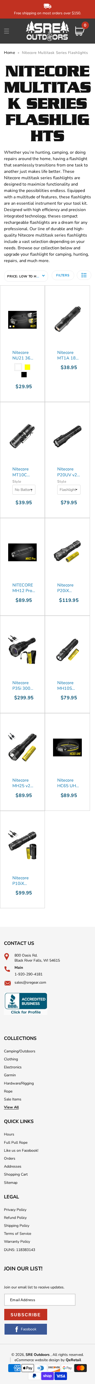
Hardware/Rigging (19, 1083)
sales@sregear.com (30, 982)
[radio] (18, 367)
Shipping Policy (16, 1225)
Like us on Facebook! (21, 1150)
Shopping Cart (16, 1174)
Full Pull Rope (15, 1142)
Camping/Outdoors (19, 1051)
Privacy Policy (15, 1209)
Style (16, 481)
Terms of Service (17, 1233)
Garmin (10, 1075)
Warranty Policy (17, 1241)
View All (11, 1107)
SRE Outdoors (38, 1354)
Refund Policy (15, 1217)
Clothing (11, 1059)
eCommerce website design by (40, 1359)
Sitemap (10, 1182)
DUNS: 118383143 (19, 1249)
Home (9, 52)
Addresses (12, 1166)
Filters (62, 275)
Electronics (13, 1067)
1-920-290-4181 (28, 974)
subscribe (26, 1315)
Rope (8, 1091)
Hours (9, 1134)
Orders (9, 1158)
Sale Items (12, 1099)
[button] (6, 31)
